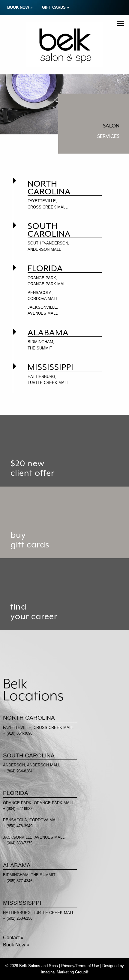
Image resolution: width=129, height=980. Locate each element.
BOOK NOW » (19, 7)
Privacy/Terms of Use (80, 966)
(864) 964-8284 (19, 771)
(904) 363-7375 (19, 843)
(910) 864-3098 (19, 733)
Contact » (13, 937)
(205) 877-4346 (19, 881)
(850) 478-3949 (19, 826)
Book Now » (16, 944)
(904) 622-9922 (19, 808)
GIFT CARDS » (55, 7)
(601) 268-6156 (19, 918)
